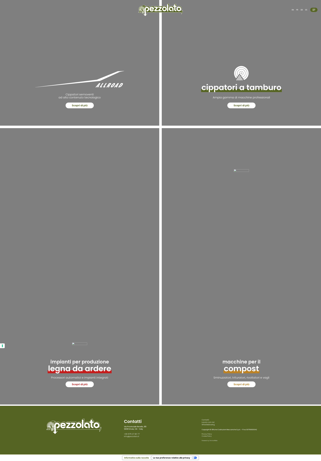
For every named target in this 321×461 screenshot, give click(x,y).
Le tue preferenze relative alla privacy (171, 457)
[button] (313, 10)
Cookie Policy (207, 436)
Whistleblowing (208, 424)
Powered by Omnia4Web (209, 441)
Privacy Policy (207, 434)
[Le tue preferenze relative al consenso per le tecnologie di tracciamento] (2, 345)
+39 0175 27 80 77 (132, 434)
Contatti (205, 420)
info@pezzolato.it (131, 436)
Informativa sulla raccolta (136, 457)
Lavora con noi (208, 422)
